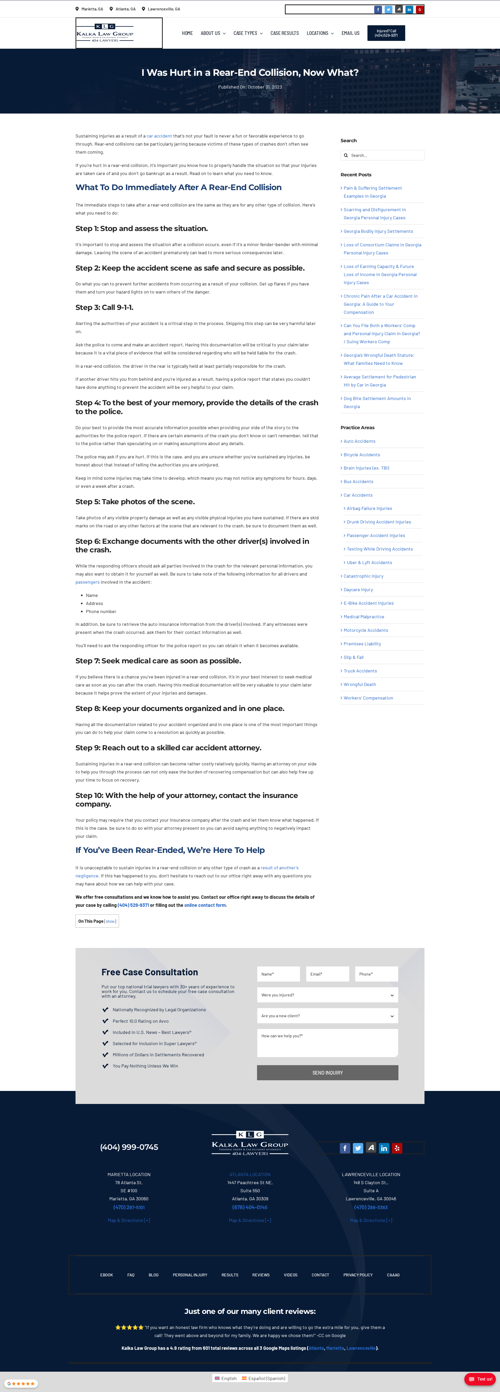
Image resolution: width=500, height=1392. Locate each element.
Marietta (335, 1348)
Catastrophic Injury (363, 576)
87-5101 (129, 1207)
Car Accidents (358, 495)
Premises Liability (362, 643)
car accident (159, 136)
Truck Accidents (360, 670)
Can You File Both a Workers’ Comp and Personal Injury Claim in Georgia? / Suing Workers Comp (382, 333)
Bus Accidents (358, 481)
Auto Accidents (360, 441)
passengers (88, 582)
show (110, 921)
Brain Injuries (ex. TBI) (366, 468)
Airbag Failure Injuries (369, 508)
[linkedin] (409, 10)
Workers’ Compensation (368, 698)
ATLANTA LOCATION (250, 1174)
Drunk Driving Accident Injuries (379, 522)
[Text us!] (480, 1381)
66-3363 (371, 1207)
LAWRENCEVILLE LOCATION (371, 1174)
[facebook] (378, 10)
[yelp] (420, 10)
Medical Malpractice (364, 616)
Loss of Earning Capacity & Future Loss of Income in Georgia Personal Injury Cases (380, 274)
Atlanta (316, 1348)
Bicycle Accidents (362, 454)
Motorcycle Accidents (366, 630)
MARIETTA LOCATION (129, 1174)
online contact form (205, 905)
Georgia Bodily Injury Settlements (378, 231)
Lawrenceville (361, 1348)
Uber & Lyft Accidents (369, 562)
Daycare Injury (358, 589)
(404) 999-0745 (129, 1147)
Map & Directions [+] (129, 1220)
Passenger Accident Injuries (376, 535)
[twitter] (388, 10)
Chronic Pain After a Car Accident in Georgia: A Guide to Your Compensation (381, 304)
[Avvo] (399, 9)
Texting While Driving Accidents (380, 549)
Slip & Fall (354, 657)
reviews (299, 1311)
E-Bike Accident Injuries (369, 603)
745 (250, 1207)
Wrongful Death (360, 684)
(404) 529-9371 (133, 905)
